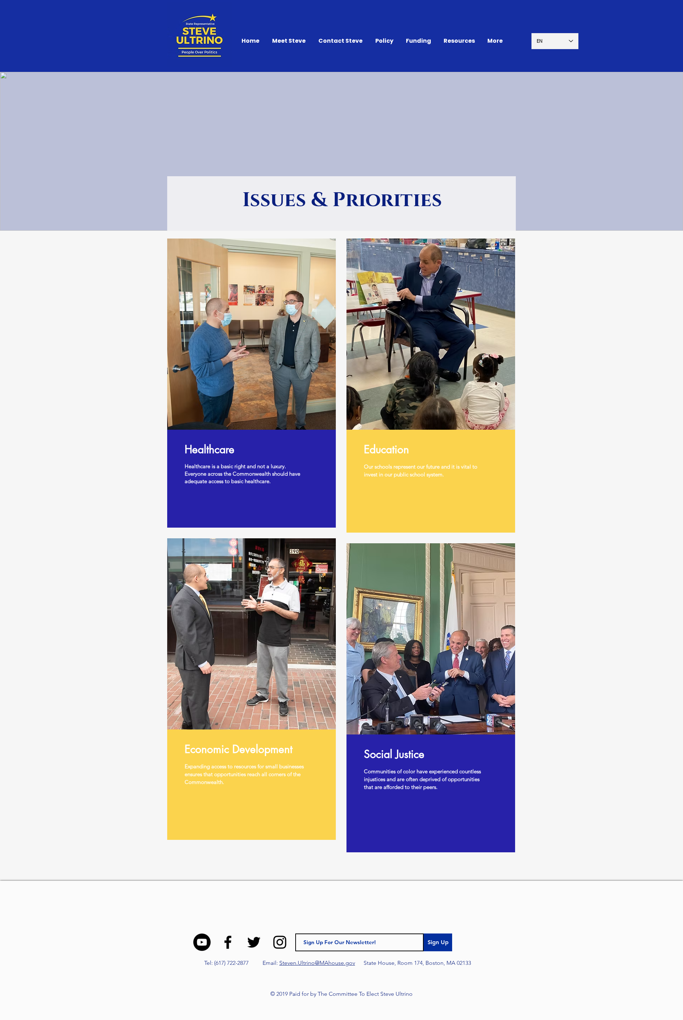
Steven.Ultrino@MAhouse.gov (317, 962)
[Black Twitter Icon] (254, 942)
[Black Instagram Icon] (279, 942)
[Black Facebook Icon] (228, 942)
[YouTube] (202, 942)
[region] (251, 383)
